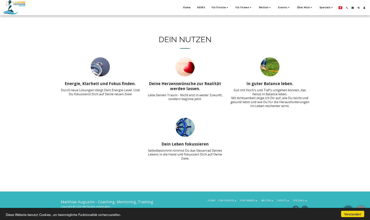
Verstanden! (352, 214)
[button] (220, 7)
